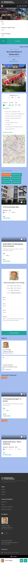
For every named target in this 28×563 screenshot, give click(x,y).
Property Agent (16, 182)
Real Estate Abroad (6, 509)
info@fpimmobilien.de (15, 293)
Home (11, 49)
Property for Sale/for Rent (8, 27)
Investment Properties (7, 506)
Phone (4, 310)
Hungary (3, 491)
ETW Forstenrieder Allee (11, 207)
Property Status (6, 182)
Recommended (6, 174)
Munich (16, 49)
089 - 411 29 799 (7, 369)
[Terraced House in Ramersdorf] (14, 147)
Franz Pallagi (8, 560)
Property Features (16, 174)
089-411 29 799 (23, 6)
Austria (3, 489)
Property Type (6, 178)
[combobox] (14, 24)
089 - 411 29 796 (15, 290)
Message (5, 316)
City (2, 21)
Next (26, 78)
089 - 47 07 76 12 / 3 (16, 285)
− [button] (4, 139)
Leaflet (12, 162)
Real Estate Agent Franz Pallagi (14, 283)
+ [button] (4, 136)
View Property (14, 200)
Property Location (16, 178)
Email (4, 303)
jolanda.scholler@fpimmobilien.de (10, 367)
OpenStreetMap (17, 162)
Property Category (6, 33)
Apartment (4, 501)
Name (4, 297)
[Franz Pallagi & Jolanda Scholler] (7, 2)
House (3, 504)
